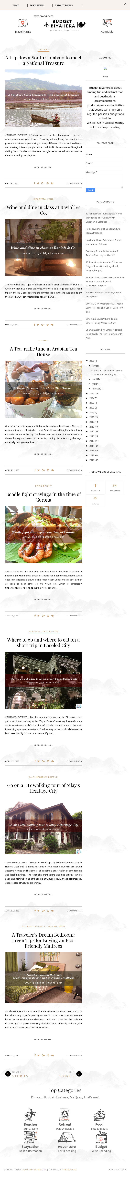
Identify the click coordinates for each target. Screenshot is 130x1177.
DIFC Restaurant (43, 199)
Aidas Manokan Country (43, 631)
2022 (92, 407)
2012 (92, 455)
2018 (92, 426)
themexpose (69, 1169)
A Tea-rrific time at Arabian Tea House (43, 351)
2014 (92, 445)
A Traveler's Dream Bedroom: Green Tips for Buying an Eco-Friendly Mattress (43, 940)
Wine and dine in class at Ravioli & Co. (43, 210)
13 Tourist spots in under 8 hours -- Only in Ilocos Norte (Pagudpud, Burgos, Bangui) (104, 266)
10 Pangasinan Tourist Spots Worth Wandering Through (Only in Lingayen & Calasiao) (104, 217)
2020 (92, 417)
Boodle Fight (43, 486)
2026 (92, 360)
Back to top (116, 1169)
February (97, 388)
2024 (92, 398)
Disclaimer (37, 5)
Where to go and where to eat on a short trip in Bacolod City (43, 642)
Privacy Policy (64, 5)
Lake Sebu (43, 49)
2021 (92, 412)
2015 (92, 440)
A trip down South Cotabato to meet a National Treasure (43, 60)
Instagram (115, 490)
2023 (92, 402)
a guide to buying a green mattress (43, 926)
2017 (92, 431)
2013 (92, 450)
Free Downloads (43, 16)
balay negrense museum (43, 777)
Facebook (95, 490)
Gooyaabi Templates (34, 1169)
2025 (92, 393)
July (94, 365)
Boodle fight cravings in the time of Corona (43, 497)
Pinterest (95, 504)
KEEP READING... (43, 167)
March (95, 383)
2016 (92, 436)
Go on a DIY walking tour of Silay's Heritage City (43, 788)
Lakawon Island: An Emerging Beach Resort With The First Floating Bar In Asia (104, 333)
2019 (92, 421)
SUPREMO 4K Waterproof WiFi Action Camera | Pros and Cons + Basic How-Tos (105, 307)
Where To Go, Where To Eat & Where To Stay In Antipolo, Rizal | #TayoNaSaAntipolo (105, 281)
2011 (92, 459)
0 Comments (74, 183)
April (94, 379)
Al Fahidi (43, 340)
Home (16, 5)
